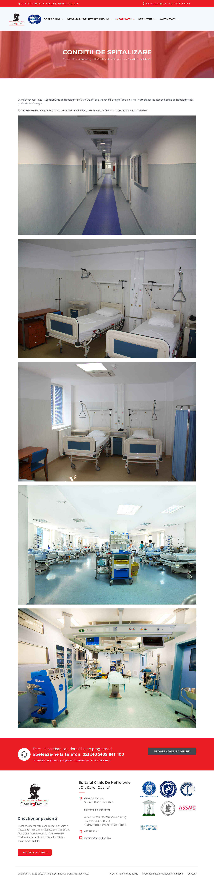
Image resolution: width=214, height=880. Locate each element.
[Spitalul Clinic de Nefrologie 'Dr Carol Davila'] (25, 19)
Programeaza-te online (172, 751)
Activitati (168, 19)
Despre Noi (52, 19)
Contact (192, 873)
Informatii (123, 19)
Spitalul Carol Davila (48, 873)
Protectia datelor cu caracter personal (162, 873)
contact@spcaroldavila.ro (98, 838)
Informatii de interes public (88, 19)
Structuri (146, 19)
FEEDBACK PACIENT (34, 852)
